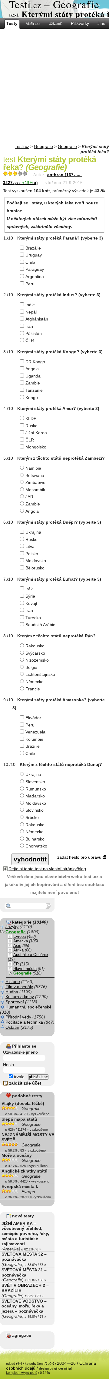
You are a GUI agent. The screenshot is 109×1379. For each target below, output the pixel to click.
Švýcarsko (35, 653)
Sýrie (30, 596)
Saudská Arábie (40, 624)
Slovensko (35, 781)
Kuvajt (31, 603)
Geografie (43, 146)
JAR (29, 496)
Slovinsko (34, 810)
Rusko (31, 425)
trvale (19, 1076)
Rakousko (35, 645)
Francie (32, 688)
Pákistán (33, 333)
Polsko (31, 553)
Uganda (33, 376)
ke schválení (39, 1363)
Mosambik (35, 489)
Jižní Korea (36, 432)
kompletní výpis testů (21, 1372)
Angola (32, 368)
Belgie (31, 667)
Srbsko (32, 817)
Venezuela (35, 732)
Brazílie (32, 746)
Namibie (33, 468)
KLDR (31, 418)
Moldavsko (35, 560)
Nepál (31, 312)
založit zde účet (25, 1083)
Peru (30, 283)
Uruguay (33, 255)
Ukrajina (33, 532)
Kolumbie (34, 739)
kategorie (21, 922)
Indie (30, 304)
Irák (29, 588)
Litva (30, 546)
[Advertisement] (54, 86)
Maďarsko (35, 796)
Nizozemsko (37, 660)
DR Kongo (35, 361)
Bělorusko (35, 567)
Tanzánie (34, 390)
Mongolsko (35, 447)
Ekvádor (33, 717)
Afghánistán (36, 319)
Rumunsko (35, 789)
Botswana (34, 475)
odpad (14, 1363)
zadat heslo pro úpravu (80, 857)
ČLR (29, 340)
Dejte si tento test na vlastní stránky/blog (47, 868)
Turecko (33, 617)
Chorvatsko (36, 846)
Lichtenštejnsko (40, 674)
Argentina (34, 276)
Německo (34, 681)
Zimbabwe (35, 482)
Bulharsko (35, 839)
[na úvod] (54, 9)
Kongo (31, 397)
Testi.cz (22, 146)
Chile (30, 262)
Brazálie (33, 248)
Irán (29, 326)
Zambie (32, 383)
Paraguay (34, 269)
